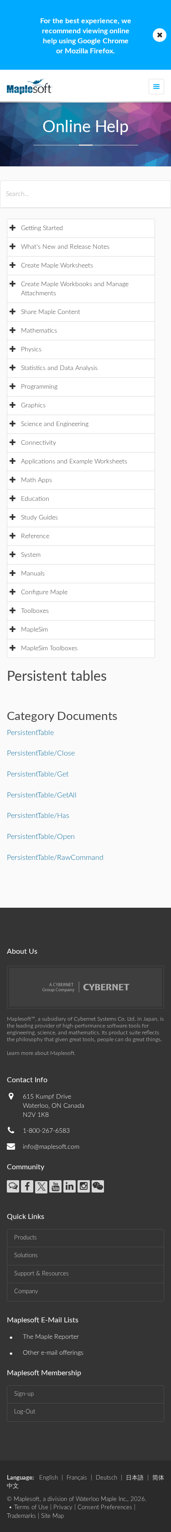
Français (77, 1478)
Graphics (33, 405)
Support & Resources (41, 1274)
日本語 (135, 1478)
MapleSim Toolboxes (49, 648)
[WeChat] (98, 1186)
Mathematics (39, 331)
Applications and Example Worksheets (74, 461)
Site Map (52, 1516)
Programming (39, 387)
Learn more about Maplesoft (40, 1053)
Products (25, 1238)
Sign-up (24, 1394)
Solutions (26, 1256)
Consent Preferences (105, 1508)
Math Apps (36, 480)
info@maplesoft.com (51, 1147)
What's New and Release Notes (65, 247)
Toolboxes (35, 611)
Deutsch (106, 1478)
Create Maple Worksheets (57, 265)
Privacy (63, 1508)
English (48, 1478)
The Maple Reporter (51, 1337)
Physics (31, 349)
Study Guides (39, 517)
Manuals (33, 574)
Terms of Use (31, 1508)
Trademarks (21, 1516)
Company (26, 1292)
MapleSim (34, 630)
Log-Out (24, 1412)
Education (35, 499)
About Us (22, 951)
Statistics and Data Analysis (59, 368)
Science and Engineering (54, 424)
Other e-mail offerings (53, 1353)
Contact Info (27, 1080)
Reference (35, 536)
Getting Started (42, 228)
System (31, 555)
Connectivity (38, 443)
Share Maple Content (50, 312)
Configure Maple (44, 592)
